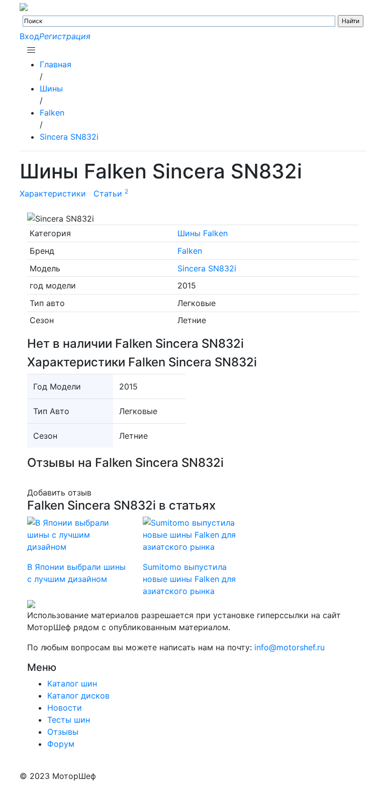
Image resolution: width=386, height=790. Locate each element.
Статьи (110, 193)
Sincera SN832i (206, 268)
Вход (29, 36)
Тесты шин (68, 720)
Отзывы (62, 732)
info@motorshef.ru (289, 647)
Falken (189, 251)
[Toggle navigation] (31, 50)
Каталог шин (72, 683)
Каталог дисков (78, 695)
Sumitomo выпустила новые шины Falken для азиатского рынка (189, 579)
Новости (64, 708)
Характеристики (53, 193)
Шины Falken (202, 233)
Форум (60, 744)
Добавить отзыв (59, 492)
